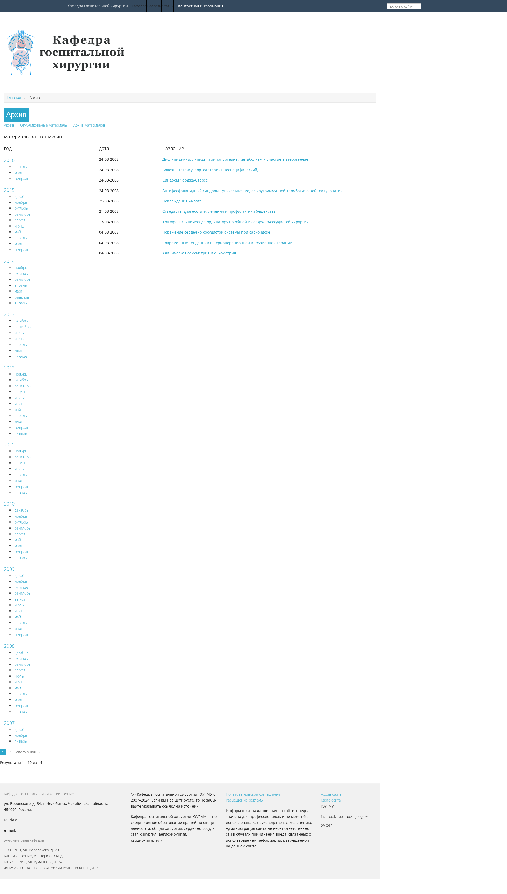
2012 (9, 367)
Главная (14, 97)
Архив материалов (89, 125)
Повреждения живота (182, 200)
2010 (9, 504)
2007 (9, 723)
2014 (9, 261)
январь (21, 302)
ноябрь (21, 202)
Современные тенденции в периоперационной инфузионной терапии (227, 242)
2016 (9, 160)
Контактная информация (201, 5)
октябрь (21, 208)
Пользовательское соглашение (253, 794)
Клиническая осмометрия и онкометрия (199, 253)
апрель (21, 166)
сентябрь (23, 214)
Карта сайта (331, 800)
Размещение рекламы (245, 800)
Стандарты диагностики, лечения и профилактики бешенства (219, 211)
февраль (22, 178)
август (20, 220)
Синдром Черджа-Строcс (185, 180)
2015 (9, 190)
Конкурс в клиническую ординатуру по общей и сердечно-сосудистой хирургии (235, 221)
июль (19, 332)
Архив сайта (331, 794)
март (18, 172)
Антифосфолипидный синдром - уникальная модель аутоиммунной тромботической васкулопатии (252, 190)
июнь (19, 226)
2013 (9, 314)
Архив (9, 125)
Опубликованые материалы (44, 125)
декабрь (22, 196)
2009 (9, 569)
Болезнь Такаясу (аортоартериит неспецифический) (210, 169)
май (18, 231)
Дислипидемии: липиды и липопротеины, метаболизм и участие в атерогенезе (235, 159)
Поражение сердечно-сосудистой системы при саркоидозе (216, 232)
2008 (9, 646)
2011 (9, 444)
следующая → (28, 751)
